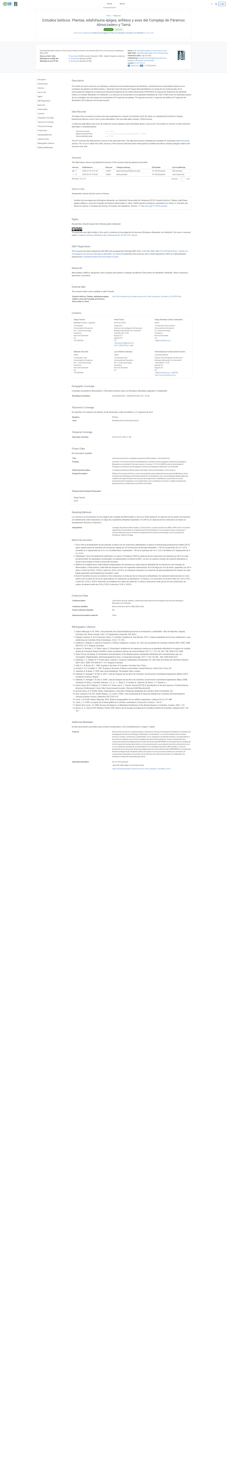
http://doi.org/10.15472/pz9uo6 (154, 206)
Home (109, 4)
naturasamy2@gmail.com (124, 343)
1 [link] (182, 179)
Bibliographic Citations (46, 143)
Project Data (42, 130)
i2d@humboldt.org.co (163, 340)
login (221, 4)
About (122, 4)
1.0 (75, 174)
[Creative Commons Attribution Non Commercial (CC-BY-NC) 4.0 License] (78, 229)
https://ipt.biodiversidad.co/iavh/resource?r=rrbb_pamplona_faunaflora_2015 (141, 769)
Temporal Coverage (45, 126)
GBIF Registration (44, 101)
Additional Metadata (45, 147)
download (74, 56)
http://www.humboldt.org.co (165, 375)
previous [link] (175, 179)
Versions (41, 88)
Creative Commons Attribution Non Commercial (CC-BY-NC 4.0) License (107, 235)
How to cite (42, 92)
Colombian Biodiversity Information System (101, 257)
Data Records (43, 84)
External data (43, 109)
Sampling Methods (45, 135)
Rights (40, 96)
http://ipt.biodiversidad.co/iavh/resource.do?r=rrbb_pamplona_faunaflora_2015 (163, 51)
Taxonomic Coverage (45, 122)
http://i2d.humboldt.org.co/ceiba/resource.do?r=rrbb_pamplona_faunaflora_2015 (142, 296)
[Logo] (10, 4)
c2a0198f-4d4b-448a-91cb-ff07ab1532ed (152, 53)
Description (42, 79)
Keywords (41, 105)
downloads (185, 141)
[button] (216, 4)
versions (85, 143)
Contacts (41, 113)
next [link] (188, 179)
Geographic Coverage (46, 118)
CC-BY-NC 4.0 (140, 63)
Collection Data (43, 139)
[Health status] (212, 4)
